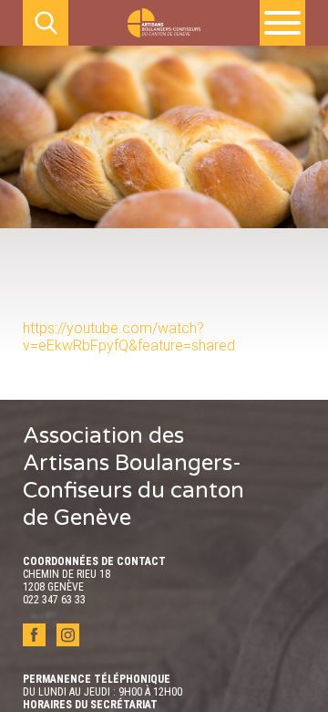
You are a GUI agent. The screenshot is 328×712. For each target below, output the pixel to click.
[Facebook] (36, 641)
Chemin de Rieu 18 (66, 574)
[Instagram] (67, 641)
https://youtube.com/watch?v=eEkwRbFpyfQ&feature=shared (129, 336)
